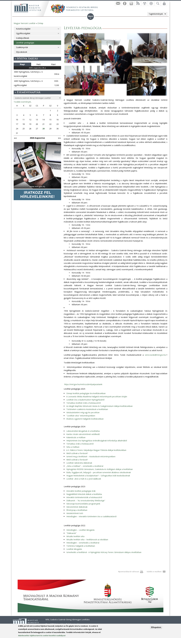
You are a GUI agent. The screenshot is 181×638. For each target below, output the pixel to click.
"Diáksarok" (71, 533)
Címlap (40, 23)
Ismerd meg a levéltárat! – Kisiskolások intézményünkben (90, 456)
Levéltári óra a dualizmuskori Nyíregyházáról (85, 399)
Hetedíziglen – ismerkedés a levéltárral (82, 542)
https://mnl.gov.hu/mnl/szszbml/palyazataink (83, 384)
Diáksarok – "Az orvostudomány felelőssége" (85, 500)
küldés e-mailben (154, 571)
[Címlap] (27, 8)
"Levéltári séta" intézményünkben (80, 415)
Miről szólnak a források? (77, 453)
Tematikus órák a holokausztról (80, 443)
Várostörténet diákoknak (76, 507)
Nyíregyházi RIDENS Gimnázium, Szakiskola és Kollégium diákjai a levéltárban (99, 469)
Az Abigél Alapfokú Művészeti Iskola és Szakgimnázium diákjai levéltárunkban (99, 406)
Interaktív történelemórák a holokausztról (84, 497)
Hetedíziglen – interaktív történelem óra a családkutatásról (91, 516)
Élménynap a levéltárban (76, 510)
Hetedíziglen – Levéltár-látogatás (80, 530)
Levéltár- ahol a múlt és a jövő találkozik (83, 479)
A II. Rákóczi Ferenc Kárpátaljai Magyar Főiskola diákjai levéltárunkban (96, 450)
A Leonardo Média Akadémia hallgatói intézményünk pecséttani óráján (96, 396)
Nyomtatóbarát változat (128, 571)
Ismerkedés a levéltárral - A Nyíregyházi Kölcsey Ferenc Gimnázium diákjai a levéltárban (103, 552)
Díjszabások (21, 52)
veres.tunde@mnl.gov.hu (156, 355)
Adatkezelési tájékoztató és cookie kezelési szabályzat (42, 635)
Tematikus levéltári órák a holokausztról (83, 403)
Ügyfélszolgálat (23, 33)
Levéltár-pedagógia (25, 42)
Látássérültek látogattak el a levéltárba (83, 431)
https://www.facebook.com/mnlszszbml (125, 3)
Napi (22, 64)
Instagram (131, 3)
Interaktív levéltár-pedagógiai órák (81, 491)
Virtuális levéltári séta (75, 536)
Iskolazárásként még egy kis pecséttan (83, 412)
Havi (53, 64)
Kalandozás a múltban (75, 437)
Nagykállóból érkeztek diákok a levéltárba (84, 494)
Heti (38, 64)
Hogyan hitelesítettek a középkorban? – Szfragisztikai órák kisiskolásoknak (98, 475)
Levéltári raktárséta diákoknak (79, 463)
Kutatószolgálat (23, 28)
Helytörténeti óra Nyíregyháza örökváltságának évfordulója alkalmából (96, 440)
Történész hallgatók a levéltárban (80, 546)
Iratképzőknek (22, 38)
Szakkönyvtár (22, 47)
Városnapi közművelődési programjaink (83, 503)
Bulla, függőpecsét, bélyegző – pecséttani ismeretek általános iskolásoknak (98, 472)
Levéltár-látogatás (74, 549)
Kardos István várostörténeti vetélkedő (83, 434)
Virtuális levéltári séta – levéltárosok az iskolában (87, 539)
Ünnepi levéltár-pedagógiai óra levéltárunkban (86, 393)
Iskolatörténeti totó (74, 513)
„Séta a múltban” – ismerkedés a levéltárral (84, 466)
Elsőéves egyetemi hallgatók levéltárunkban (85, 419)
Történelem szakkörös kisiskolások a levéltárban (87, 409)
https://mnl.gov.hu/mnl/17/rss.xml (138, 3)
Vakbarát (144, 3)
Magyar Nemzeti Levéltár (24, 23)
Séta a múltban (72, 447)
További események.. (23, 102)
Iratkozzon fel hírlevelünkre (118, 3)
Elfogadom (156, 627)
